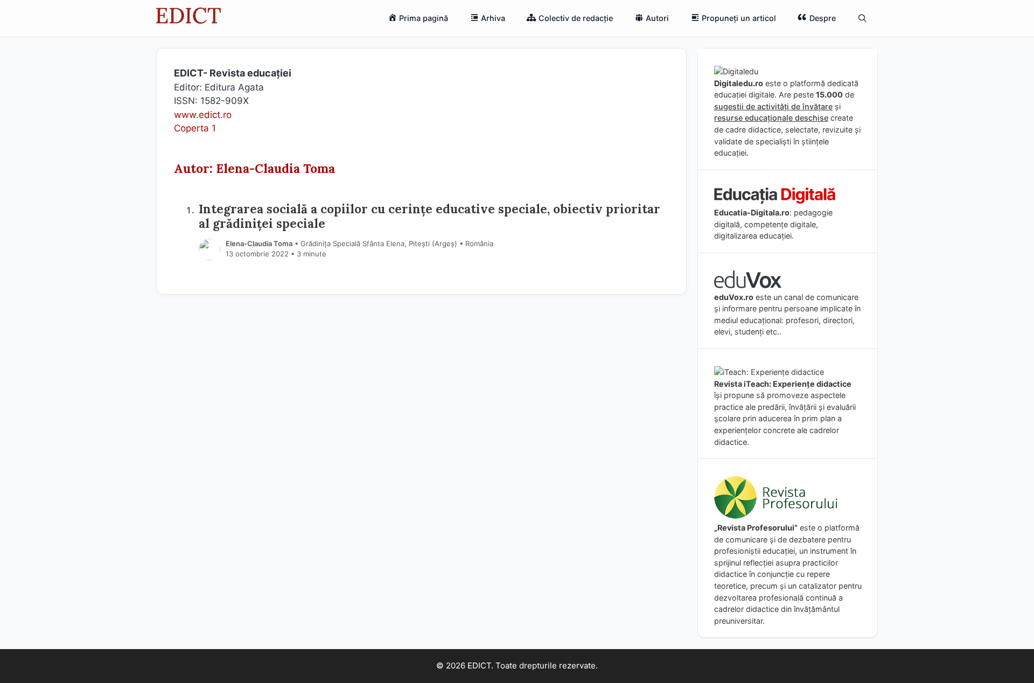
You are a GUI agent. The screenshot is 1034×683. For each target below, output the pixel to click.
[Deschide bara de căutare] (862, 18)
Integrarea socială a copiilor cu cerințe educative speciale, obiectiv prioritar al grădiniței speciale (429, 216)
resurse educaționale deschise (771, 117)
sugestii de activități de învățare (773, 106)
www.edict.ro (203, 114)
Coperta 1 (195, 128)
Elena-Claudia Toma (259, 243)
